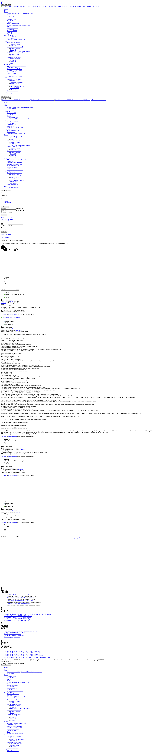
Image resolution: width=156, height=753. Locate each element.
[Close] (67, 243)
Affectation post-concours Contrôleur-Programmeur (20, 597)
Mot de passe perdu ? (6, 218)
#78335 (12, 448)
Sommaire (6, 201)
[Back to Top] (2, 1)
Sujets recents (7, 202)
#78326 (12, 328)
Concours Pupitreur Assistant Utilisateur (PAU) (19, 603)
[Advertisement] (78, 264)
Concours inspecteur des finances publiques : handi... (20, 600)
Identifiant (18, 208)
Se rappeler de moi (7, 212)
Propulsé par (76, 538)
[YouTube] (1, 3)
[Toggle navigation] (1, 192)
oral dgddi (3, 303)
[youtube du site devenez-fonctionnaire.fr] (12, 317)
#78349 (12, 468)
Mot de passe (19, 210)
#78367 (12, 510)
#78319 (12, 301)
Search (5, 204)
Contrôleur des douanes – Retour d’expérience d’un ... (21, 594)
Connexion (3, 215)
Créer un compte (5, 220)
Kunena (81, 538)
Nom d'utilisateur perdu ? (7, 219)
